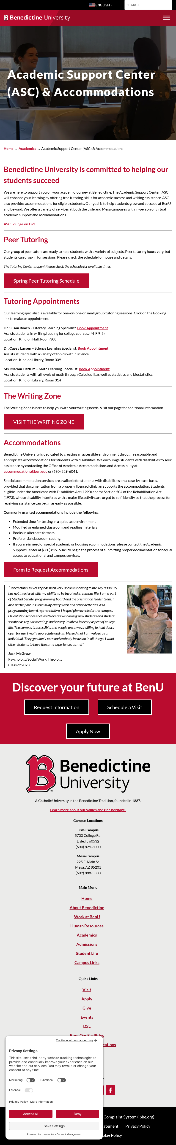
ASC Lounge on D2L (20, 224)
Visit (86, 989)
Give (86, 1007)
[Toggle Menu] (166, 18)
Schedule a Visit (124, 707)
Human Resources (87, 925)
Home (9, 148)
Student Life (87, 953)
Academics (27, 148)
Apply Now (88, 731)
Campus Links (86, 962)
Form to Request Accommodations (50, 570)
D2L (87, 1026)
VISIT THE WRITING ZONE (43, 422)
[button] (110, 1090)
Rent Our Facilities (87, 1035)
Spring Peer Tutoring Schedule (46, 281)
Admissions (86, 944)
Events (87, 1017)
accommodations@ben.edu (25, 471)
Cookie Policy (110, 1135)
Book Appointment (92, 328)
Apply (86, 998)
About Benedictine (87, 907)
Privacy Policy (137, 1126)
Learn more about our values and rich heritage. (88, 809)
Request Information (56, 707)
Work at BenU (87, 916)
